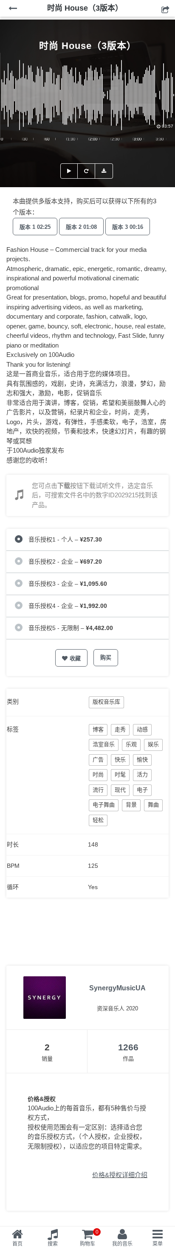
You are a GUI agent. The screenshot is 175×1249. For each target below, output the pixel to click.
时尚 (98, 774)
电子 (142, 790)
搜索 (53, 1244)
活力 (142, 774)
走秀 (120, 729)
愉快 (142, 759)
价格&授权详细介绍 (119, 1174)
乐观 (131, 744)
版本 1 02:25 (35, 227)
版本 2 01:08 (81, 227)
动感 (142, 729)
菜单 (157, 1244)
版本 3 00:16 (127, 227)
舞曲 (153, 804)
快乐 (120, 759)
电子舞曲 (104, 804)
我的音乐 (122, 1244)
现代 (120, 790)
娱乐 (153, 744)
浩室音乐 (104, 744)
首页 (17, 1244)
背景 (131, 804)
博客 (98, 729)
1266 (128, 1047)
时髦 (120, 774)
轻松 (98, 820)
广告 (98, 759)
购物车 (89, 1238)
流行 (98, 790)
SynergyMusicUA (117, 988)
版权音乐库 (106, 702)
